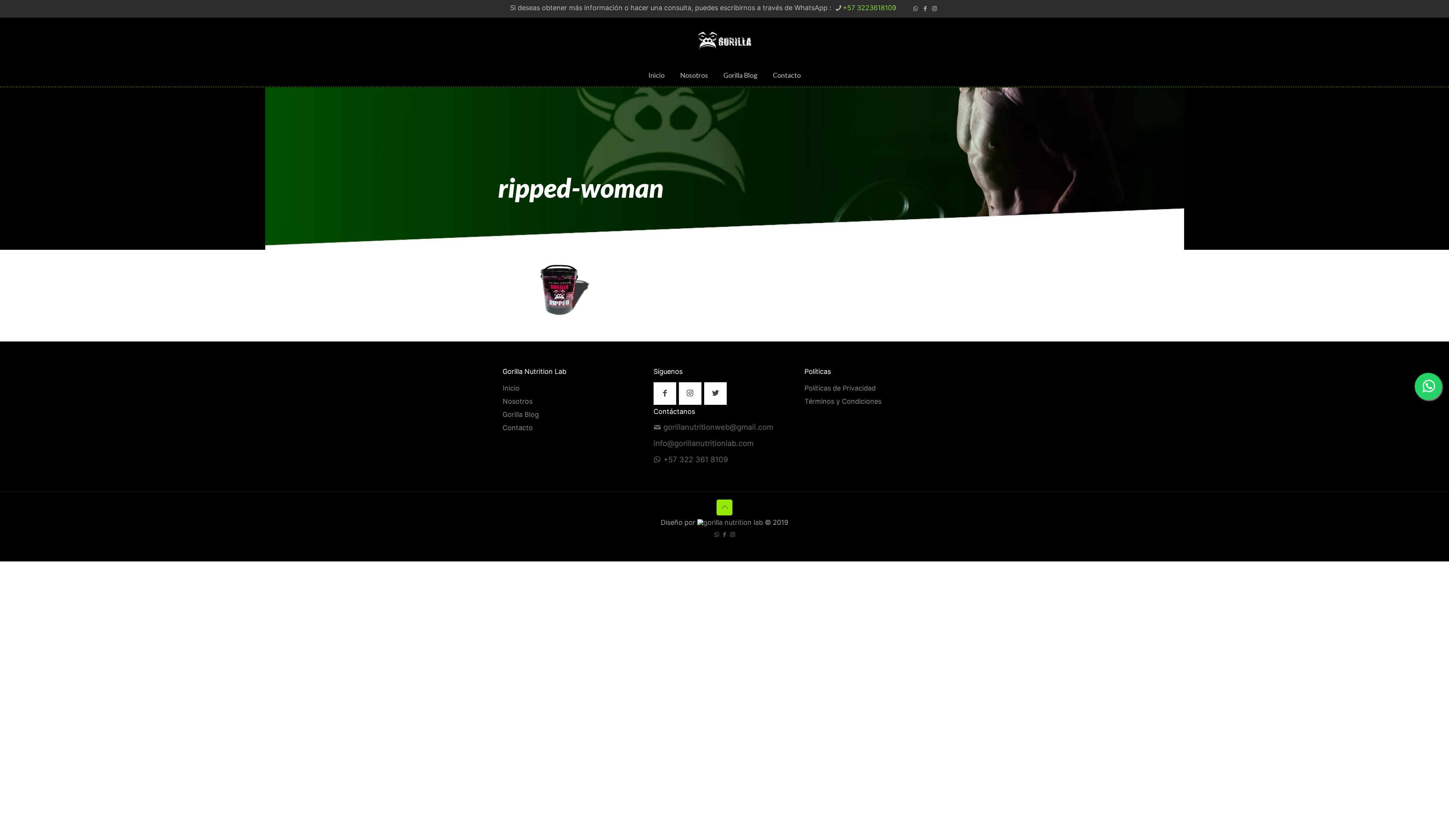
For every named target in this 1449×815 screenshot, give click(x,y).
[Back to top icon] (724, 507)
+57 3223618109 (869, 8)
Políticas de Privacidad (840, 388)
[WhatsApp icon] (915, 9)
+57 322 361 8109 (695, 460)
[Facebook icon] (925, 9)
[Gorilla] (724, 40)
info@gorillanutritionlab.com (704, 443)
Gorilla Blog (521, 415)
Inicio (511, 388)
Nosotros (517, 401)
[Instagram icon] (934, 9)
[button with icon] (665, 393)
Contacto (518, 428)
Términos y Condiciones (842, 401)
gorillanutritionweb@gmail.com (718, 427)
